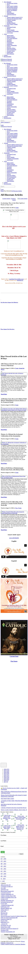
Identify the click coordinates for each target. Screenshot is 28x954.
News (16, 508)
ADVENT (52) (4, 889)
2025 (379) (6, 770)
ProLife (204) (4, 920)
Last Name (3, 840)
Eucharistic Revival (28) (7, 902)
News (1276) (4, 914)
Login (2, 125)
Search (14, 200)
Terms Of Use (9, 942)
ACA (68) (3, 888)
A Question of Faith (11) (7, 886)
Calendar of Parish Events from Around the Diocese (13, 807)
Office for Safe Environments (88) (9, 917)
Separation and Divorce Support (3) (9, 928)
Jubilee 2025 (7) (5, 910)
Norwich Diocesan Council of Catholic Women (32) (13, 916)
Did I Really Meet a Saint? (7, 798)
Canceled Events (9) (6, 892)
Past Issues (14, 661)
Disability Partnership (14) (7, 900)
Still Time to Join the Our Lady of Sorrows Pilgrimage (12, 364)
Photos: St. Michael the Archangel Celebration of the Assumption (12, 435)
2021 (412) (6, 776)
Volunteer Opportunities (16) (8, 931)
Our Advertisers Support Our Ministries (9, 302)
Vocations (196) (4, 930)
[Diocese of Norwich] (6, 59)
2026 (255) (6, 769)
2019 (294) (6, 779)
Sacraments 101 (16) (6, 925)
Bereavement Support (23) (7, 891)
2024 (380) (6, 772)
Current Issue (14, 656)
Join (3, 852)
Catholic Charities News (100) (8, 896)
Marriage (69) (4, 913)
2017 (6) (6, 781)
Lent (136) (3, 911)
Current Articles (6, 198)
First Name (3, 835)
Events (17, 207)
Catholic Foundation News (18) (8, 897)
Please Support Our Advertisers (7, 329)
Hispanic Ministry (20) (6, 908)
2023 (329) (6, 773)
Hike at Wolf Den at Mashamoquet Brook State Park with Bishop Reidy (12, 468)
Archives (13, 198)
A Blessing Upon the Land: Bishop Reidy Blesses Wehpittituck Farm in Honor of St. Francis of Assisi (14, 400)
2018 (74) (6, 780)
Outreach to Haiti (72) (6, 919)
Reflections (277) (5, 922)
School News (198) (5, 927)
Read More (4, 394)
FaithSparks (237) (5, 906)
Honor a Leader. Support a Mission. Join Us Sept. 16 (14, 809)
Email (2, 846)
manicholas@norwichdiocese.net (16, 279)
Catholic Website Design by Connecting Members (13, 944)
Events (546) (4, 903)
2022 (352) (6, 774)
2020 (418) (6, 777)
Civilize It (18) (4, 899)
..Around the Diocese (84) (7, 905)
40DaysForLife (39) (6, 885)
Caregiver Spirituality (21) (7, 894)
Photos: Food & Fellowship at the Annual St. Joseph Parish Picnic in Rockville (12, 503)
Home (2, 191)
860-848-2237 (20, 280)
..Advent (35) (4, 924)
